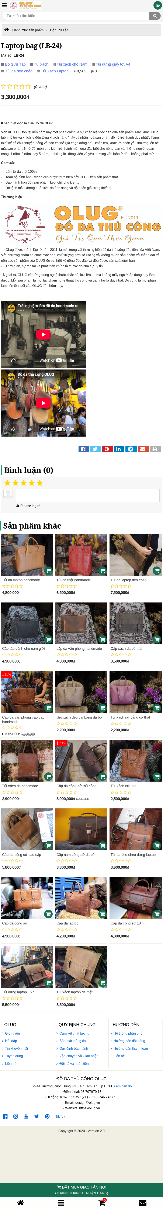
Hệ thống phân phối (128, 1033)
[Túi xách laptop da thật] (81, 967)
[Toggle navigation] (4, 5)
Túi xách (41, 64)
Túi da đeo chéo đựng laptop (133, 855)
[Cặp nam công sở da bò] (81, 829)
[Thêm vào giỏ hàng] (48, 570)
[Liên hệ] (142, 1203)
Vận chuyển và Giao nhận (78, 1056)
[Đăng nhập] (157, 5)
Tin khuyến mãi (16, 1048)
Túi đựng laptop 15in (18, 992)
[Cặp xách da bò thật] (136, 623)
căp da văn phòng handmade (79, 649)
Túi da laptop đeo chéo (128, 580)
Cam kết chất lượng (74, 1033)
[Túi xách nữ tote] (136, 761)
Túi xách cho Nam (72, 64)
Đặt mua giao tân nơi (81, 1190)
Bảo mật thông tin (72, 1041)
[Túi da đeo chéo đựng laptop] (136, 829)
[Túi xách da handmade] (27, 761)
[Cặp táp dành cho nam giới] (27, 623)
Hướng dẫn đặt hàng (129, 1041)
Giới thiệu (12, 1033)
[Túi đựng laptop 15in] (27, 967)
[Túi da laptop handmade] (27, 555)
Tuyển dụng (14, 1056)
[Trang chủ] (20, 1203)
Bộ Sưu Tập (15, 64)
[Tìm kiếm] (155, 16)
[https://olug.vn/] (6, 29)
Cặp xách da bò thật (126, 649)
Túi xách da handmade (20, 786)
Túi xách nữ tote (123, 786)
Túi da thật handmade (73, 580)
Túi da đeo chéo (18, 71)
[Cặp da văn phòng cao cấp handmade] (27, 692)
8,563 (81, 71)
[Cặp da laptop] (81, 898)
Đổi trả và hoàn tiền (74, 1063)
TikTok (60, 1116)
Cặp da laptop (67, 923)
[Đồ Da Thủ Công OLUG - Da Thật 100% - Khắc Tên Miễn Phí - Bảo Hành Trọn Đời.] (25, 5)
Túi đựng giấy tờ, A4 (113, 64)
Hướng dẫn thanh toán (131, 1048)
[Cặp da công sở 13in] (136, 898)
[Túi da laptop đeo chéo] (136, 555)
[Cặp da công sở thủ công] (81, 761)
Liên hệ (10, 1063)
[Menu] (61, 1203)
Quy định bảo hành (73, 1048)
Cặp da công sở (14, 923)
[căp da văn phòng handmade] (81, 623)
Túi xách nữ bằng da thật (130, 717)
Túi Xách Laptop (55, 71)
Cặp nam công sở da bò (75, 855)
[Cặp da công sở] (27, 898)
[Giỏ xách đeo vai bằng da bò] (81, 692)
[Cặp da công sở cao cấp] (27, 829)
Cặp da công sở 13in (127, 923)
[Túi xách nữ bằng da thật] (136, 692)
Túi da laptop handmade (21, 580)
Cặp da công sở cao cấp (21, 855)
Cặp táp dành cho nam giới (23, 649)
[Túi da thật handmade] (81, 555)
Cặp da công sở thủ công (76, 786)
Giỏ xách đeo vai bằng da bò (79, 717)
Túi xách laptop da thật (74, 992)
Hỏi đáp (11, 1041)
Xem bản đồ (123, 1086)
